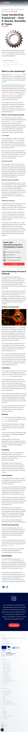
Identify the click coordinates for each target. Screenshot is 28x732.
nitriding (6, 421)
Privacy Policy (6, 700)
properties (4, 54)
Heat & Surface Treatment (9, 680)
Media (4, 696)
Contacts (5, 718)
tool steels (15, 140)
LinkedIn (5, 726)
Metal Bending (6, 677)
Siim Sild (14, 11)
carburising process (6, 376)
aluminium (4, 419)
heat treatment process (17, 74)
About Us (5, 712)
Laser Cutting (6, 662)
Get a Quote (14, 625)
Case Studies (6, 694)
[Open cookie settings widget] (2, 729)
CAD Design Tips (6, 691)
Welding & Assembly (7, 678)
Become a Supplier (7, 716)
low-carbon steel (13, 121)
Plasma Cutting (6, 664)
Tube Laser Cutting (7, 669)
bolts (16, 209)
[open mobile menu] (26, 2)
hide (16, 60)
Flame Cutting (6, 666)
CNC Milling (5, 673)
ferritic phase (10, 545)
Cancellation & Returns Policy (9, 703)
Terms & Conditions (7, 702)
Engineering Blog (7, 693)
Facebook (5, 725)
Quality (4, 710)
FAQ (4, 698)
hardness (22, 294)
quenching (17, 327)
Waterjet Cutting (6, 668)
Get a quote (14, 264)
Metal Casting (6, 682)
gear (19, 222)
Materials (5, 684)
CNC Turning (6, 675)
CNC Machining (6, 671)
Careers (4, 714)
